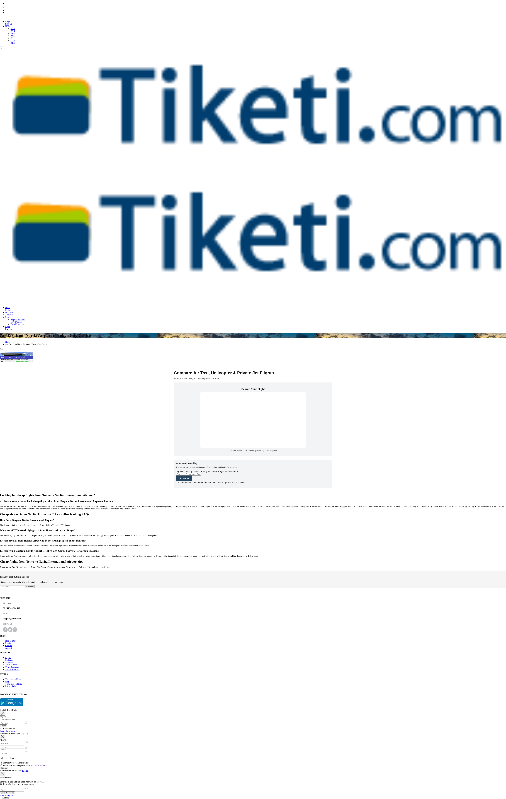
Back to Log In (6, 795)
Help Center (10, 641)
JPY (12, 38)
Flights (8, 310)
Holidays (9, 312)
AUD (13, 36)
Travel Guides (16, 322)
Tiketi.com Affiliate (13, 679)
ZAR (13, 31)
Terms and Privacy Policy (36, 765)
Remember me (9, 728)
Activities (9, 315)
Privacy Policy (11, 686)
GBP (13, 33)
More (7, 317)
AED (13, 43)
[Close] (2, 713)
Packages (9, 660)
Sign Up (8, 24)
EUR (13, 28)
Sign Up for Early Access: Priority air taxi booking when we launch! (207, 471)
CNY (13, 40)
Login (7, 21)
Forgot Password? (7, 731)
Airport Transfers (18, 319)
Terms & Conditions (13, 684)
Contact (8, 645)
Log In (25, 770)
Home (7, 307)
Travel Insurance (17, 324)
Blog (7, 681)
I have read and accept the (25, 765)
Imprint (8, 643)
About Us (9, 648)
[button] (253, 798)
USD (7, 26)
